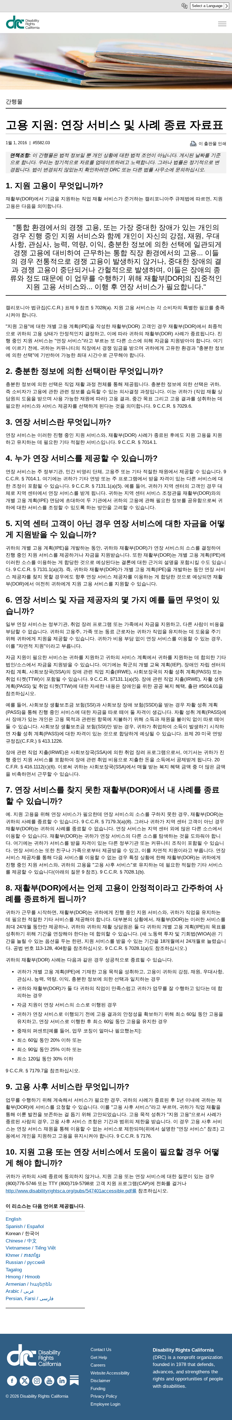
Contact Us (101, 1349)
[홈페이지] (23, 27)
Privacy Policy (104, 1396)
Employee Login (105, 1404)
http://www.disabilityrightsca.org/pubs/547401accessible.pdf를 (71, 1191)
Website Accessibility (110, 1373)
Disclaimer (100, 1380)
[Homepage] (34, 1355)
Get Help (99, 1357)
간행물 (14, 101)
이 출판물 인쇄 (212, 143)
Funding (98, 1388)
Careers (98, 1365)
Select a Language (207, 6)
